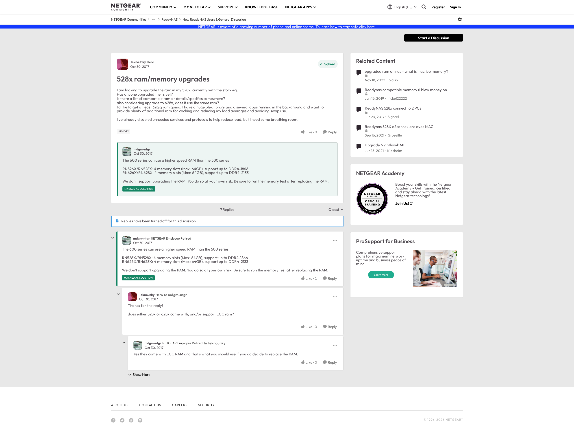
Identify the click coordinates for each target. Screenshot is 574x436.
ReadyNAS (169, 19)
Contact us (150, 405)
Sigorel (393, 117)
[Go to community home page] (126, 7)
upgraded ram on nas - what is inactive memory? (406, 71)
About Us (119, 405)
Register (438, 7)
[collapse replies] (112, 237)
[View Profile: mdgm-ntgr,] (126, 151)
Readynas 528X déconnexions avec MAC (399, 126)
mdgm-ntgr (142, 149)
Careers (179, 405)
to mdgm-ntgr (175, 295)
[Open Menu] (460, 19)
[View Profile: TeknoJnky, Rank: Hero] (122, 64)
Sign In (455, 7)
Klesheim (394, 150)
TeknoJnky (138, 62)
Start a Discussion (433, 37)
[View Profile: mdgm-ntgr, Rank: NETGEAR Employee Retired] (126, 240)
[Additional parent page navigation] (154, 19)
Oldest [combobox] (336, 209)
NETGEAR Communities (128, 19)
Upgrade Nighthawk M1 (384, 145)
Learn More (381, 274)
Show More (141, 374)
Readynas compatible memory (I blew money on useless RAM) (406, 89)
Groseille (395, 135)
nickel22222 (397, 98)
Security (206, 405)
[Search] (424, 7)
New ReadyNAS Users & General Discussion (214, 19)
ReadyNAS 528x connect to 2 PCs (393, 108)
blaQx (393, 80)
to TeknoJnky (215, 343)
